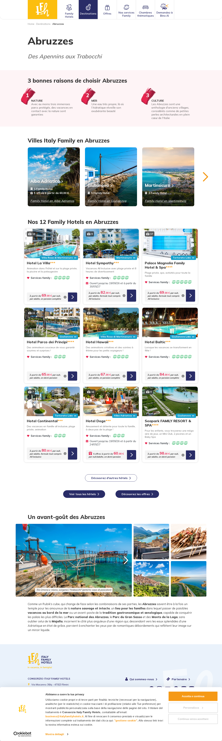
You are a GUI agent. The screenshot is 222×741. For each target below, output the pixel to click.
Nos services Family (126, 14)
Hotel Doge (98, 421)
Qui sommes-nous (142, 679)
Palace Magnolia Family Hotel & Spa (165, 265)
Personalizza (191, 707)
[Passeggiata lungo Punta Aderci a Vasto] (188, 579)
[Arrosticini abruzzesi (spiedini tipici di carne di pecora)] (188, 541)
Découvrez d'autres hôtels (109, 478)
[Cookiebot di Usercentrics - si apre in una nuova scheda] (22, 734)
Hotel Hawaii (100, 342)
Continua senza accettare (193, 718)
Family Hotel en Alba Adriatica (52, 201)
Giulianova (98, 185)
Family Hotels (69, 15)
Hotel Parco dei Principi (50, 342)
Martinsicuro (157, 185)
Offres (107, 13)
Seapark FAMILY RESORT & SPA (168, 423)
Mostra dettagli (54, 734)
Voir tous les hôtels (82, 494)
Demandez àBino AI (164, 14)
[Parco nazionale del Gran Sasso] (151, 541)
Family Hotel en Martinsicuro (165, 201)
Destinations (88, 13)
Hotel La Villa (41, 263)
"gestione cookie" (125, 720)
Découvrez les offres (136, 494)
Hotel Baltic (157, 342)
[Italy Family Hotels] (42, 9)
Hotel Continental (45, 421)
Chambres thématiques (145, 14)
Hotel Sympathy (102, 263)
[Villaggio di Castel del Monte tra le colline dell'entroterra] (151, 579)
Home (31, 23)
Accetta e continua (193, 696)
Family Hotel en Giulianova (107, 201)
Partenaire (179, 679)
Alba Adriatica (45, 181)
